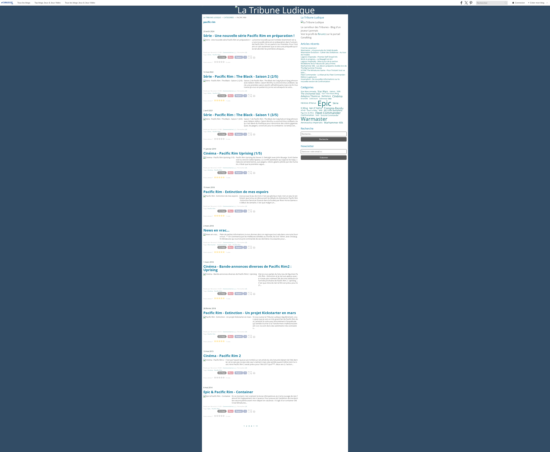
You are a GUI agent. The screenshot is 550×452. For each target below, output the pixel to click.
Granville (304, 98)
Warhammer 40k (333, 122)
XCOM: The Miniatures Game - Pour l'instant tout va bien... (323, 71)
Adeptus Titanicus (310, 96)
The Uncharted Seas (310, 94)
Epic (324, 103)
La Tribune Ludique (212, 17)
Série (335, 103)
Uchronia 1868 (325, 99)
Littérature (313, 98)
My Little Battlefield (333, 110)
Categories (229, 17)
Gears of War (312, 110)
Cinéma (337, 96)
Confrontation (307, 115)
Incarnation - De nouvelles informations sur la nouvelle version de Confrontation (320, 80)
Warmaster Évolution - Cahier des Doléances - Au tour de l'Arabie (323, 53)
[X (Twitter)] (466, 2)
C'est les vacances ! (309, 48)
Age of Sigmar (316, 108)
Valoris (332, 91)
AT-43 (303, 110)
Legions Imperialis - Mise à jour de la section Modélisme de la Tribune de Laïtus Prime (319, 62)
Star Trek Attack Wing (330, 93)
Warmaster (314, 118)
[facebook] (461, 2)
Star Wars (323, 91)
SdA (338, 91)
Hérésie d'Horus (308, 103)
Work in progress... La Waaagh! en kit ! (317, 59)
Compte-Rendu (333, 108)
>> (257, 426)
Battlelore (326, 96)
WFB (320, 110)
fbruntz (322, 34)
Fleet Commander (328, 112)
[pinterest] (471, 2)
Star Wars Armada (308, 91)
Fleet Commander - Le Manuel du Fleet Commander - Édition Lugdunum (323, 75)
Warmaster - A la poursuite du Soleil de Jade (319, 50)
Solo (317, 115)
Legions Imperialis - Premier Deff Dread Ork (319, 57)
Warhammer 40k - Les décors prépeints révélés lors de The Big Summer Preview (324, 67)
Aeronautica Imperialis (312, 123)
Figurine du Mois (307, 113)
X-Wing (304, 108)
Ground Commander (329, 115)
